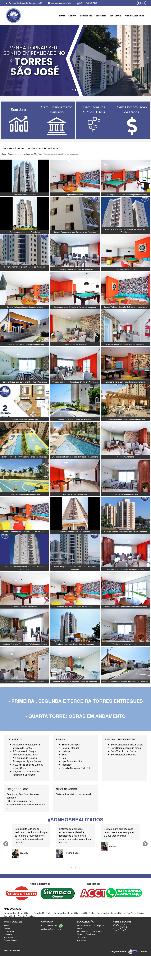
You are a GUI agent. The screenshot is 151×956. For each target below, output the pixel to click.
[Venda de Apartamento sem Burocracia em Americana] (125, 514)
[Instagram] (144, 3)
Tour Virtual (115, 15)
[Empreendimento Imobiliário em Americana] (75, 402)
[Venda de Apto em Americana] (24, 589)
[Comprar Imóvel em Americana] (75, 327)
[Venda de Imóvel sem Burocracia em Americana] (24, 664)
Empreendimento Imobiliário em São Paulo (25, 154)
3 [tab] (79, 867)
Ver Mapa (81, 940)
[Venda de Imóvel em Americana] (125, 627)
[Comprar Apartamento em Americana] (24, 215)
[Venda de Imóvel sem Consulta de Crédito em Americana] (125, 664)
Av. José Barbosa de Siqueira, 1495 (25, 2)
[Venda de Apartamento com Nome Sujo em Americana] (24, 514)
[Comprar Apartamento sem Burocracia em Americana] (75, 215)
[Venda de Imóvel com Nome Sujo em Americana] (75, 627)
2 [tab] (75, 867)
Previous (6, 844)
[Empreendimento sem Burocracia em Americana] (125, 402)
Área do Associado (134, 15)
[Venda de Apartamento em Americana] (75, 514)
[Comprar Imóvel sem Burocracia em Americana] (125, 327)
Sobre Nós (101, 15)
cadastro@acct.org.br (61, 2)
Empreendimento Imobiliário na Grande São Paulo (27, 912)
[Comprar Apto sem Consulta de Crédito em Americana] (125, 290)
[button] (11, 60)
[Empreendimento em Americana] (24, 402)
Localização (86, 15)
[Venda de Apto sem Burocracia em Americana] (75, 589)
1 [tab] (71, 867)
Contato (72, 15)
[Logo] (13, 15)
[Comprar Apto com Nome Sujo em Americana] (75, 252)
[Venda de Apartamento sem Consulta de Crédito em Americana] (75, 552)
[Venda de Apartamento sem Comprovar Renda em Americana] (24, 552)
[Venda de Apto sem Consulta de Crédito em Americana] (24, 627)
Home (62, 15)
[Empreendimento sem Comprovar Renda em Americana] (24, 439)
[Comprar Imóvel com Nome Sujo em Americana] (24, 327)
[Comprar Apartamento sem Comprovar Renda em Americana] (125, 215)
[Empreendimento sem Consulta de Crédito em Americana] (75, 439)
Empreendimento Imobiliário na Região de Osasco (120, 912)
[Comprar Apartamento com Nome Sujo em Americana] (125, 177)
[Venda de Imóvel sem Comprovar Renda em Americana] (75, 664)
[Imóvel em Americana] (125, 439)
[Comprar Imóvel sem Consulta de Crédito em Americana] (75, 364)
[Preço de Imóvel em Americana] (125, 477)
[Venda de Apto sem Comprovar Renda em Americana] (125, 589)
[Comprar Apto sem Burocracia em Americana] (24, 290)
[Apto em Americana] (75, 177)
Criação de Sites (118, 951)
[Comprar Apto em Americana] (125, 252)
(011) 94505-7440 (88, 2)
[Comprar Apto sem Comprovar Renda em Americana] (75, 290)
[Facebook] (139, 3)
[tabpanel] (31, 841)
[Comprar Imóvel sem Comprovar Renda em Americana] (24, 364)
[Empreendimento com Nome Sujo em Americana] (125, 364)
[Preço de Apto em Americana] (75, 477)
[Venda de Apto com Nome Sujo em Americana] (125, 552)
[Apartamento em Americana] (24, 177)
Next (145, 844)
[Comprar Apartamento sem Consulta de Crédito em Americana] (24, 252)
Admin (144, 951)
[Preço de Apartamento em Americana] (24, 477)
